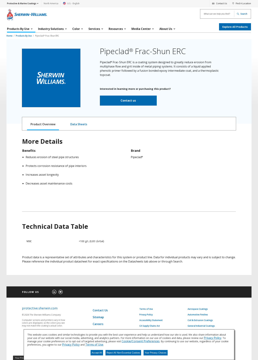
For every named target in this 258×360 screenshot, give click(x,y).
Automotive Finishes (198, 314)
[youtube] (60, 292)
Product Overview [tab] (43, 124)
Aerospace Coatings (198, 309)
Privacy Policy (146, 314)
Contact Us (100, 310)
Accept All (97, 352)
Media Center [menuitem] (141, 29)
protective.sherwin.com (40, 308)
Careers (98, 324)
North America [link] (51, 3)
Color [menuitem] (76, 29)
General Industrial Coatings (201, 326)
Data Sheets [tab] (78, 124)
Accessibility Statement (151, 320)
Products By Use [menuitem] (18, 29)
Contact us (128, 100)
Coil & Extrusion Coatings (200, 320)
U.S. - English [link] (71, 4)
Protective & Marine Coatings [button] (21, 3)
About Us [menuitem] (165, 29)
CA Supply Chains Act (149, 326)
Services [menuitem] (94, 29)
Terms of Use (146, 309)
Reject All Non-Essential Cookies (123, 352)
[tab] (43, 123)
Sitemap (98, 317)
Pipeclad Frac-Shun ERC (47, 35)
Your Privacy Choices (156, 352)
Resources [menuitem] (116, 29)
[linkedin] (54, 292)
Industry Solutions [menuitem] (51, 29)
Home (9, 35)
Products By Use (24, 35)
